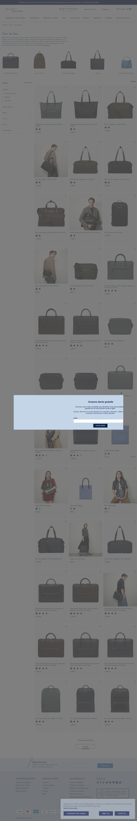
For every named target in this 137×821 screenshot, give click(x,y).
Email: (75, 418)
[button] (121, 393)
